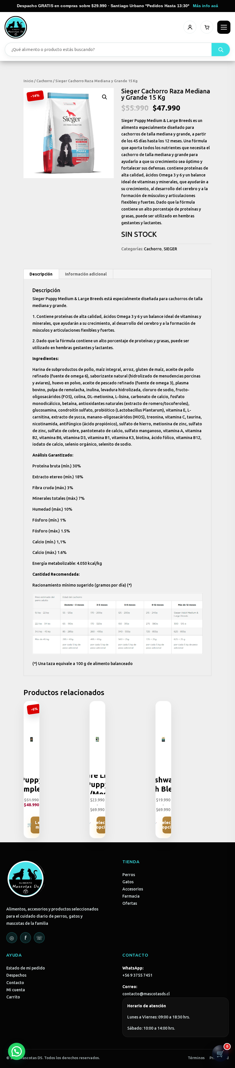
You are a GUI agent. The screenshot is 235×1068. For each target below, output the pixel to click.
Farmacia (131, 896)
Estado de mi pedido (25, 968)
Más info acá (205, 5)
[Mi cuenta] (189, 27)
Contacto (15, 982)
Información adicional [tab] (86, 274)
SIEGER (170, 249)
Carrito (13, 997)
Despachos (16, 975)
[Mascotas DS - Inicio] (16, 27)
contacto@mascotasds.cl (146, 994)
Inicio (28, 81)
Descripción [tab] (41, 274)
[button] (104, 97)
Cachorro (44, 81)
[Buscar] (220, 49)
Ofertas (129, 903)
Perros (128, 874)
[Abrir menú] (223, 27)
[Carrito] (206, 27)
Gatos (128, 882)
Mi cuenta (15, 990)
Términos (196, 1058)
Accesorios (132, 889)
